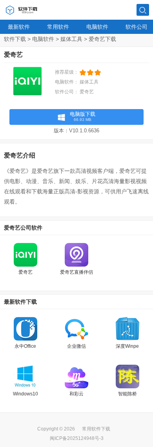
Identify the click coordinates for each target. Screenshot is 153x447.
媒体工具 (71, 39)
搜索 (143, 10)
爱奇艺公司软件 (23, 227)
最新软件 (19, 27)
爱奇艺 (87, 92)
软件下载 (15, 39)
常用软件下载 (96, 429)
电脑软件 (97, 27)
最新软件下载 (20, 302)
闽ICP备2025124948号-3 (77, 438)
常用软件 (58, 27)
